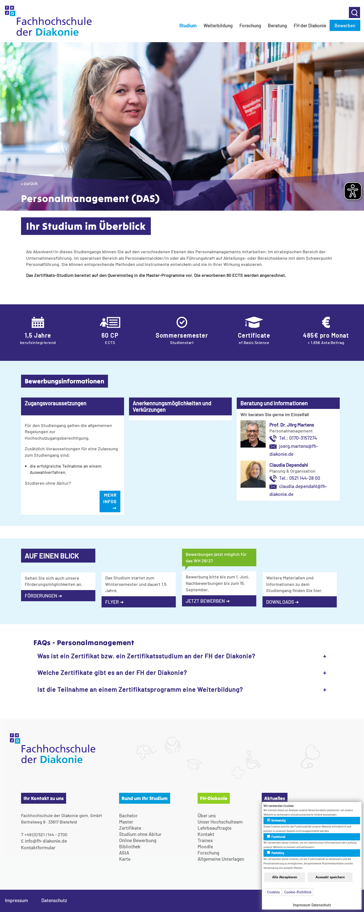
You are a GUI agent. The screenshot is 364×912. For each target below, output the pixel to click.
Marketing (277, 853)
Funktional (278, 836)
